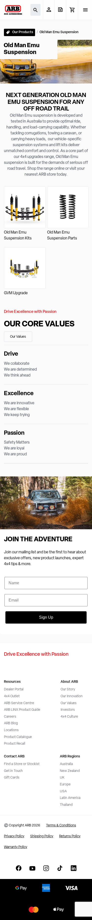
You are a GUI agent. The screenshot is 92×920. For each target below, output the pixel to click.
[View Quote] (60, 9)
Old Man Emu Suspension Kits (18, 235)
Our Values (18, 337)
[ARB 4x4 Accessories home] (13, 10)
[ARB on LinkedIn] (74, 868)
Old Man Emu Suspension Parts (62, 235)
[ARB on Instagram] (46, 868)
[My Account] (48, 9)
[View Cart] (72, 10)
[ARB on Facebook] (19, 868)
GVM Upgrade (16, 293)
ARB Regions (70, 756)
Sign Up (46, 617)
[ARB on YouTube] (32, 868)
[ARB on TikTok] (60, 868)
